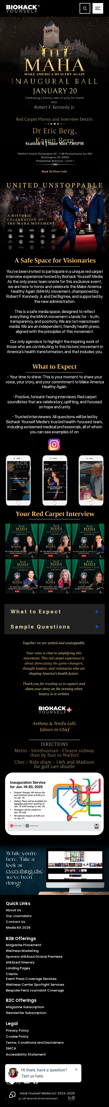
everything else (24, 872)
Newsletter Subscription (26, 1012)
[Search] (85, 8)
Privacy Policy (17, 1030)
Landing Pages (18, 968)
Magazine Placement (23, 945)
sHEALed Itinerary (20, 962)
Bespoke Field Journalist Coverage (35, 990)
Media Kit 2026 (18, 927)
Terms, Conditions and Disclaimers (35, 1042)
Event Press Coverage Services (31, 978)
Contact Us (15, 921)
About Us (13, 910)
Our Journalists (18, 916)
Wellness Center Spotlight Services (35, 984)
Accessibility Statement (26, 1054)
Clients (12, 974)
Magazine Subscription (25, 1007)
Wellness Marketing (22, 950)
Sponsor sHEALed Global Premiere (34, 956)
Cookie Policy (17, 1036)
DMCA (11, 1048)
